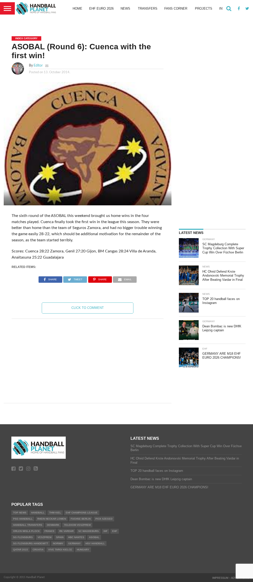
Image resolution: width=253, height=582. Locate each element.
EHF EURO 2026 (101, 8)
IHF (105, 531)
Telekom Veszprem (77, 525)
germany (74, 543)
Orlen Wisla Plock (26, 531)
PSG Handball (23, 518)
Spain (59, 537)
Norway (58, 543)
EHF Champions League (82, 512)
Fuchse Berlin (81, 518)
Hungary (83, 549)
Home (77, 8)
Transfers (147, 8)
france (49, 531)
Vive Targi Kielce (60, 549)
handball (37, 512)
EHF (114, 531)
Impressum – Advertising (230, 577)
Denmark (53, 525)
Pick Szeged (103, 518)
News (125, 8)
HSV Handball (95, 543)
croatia (38, 549)
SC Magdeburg (88, 531)
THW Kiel (55, 512)
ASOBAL (94, 537)
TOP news (19, 512)
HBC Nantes (76, 537)
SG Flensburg (23, 537)
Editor (38, 65)
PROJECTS (203, 8)
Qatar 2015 (20, 549)
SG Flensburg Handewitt (30, 543)
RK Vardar (66, 531)
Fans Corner (175, 8)
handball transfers (27, 525)
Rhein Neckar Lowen (51, 518)
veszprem (44, 537)
